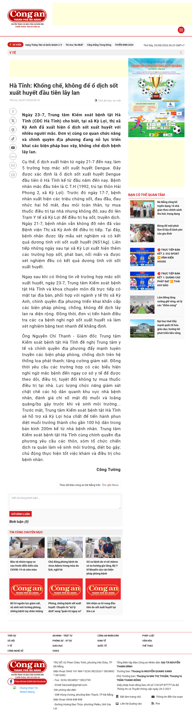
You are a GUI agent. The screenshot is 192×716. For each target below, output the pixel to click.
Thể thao (147, 646)
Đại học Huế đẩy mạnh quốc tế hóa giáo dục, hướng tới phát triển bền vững (169, 327)
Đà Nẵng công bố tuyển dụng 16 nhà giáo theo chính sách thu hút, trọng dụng (169, 207)
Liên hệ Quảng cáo (131, 703)
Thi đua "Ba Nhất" (64, 45)
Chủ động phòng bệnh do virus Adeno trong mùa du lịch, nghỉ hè (63, 565)
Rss (158, 703)
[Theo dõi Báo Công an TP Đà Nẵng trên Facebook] (27, 681)
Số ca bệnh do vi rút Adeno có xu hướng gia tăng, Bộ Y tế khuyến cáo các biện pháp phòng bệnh (102, 567)
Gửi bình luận (20, 514)
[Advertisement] (77, 68)
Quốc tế (102, 646)
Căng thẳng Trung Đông (88, 45)
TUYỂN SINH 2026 (113, 45)
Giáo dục (57, 646)
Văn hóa (147, 641)
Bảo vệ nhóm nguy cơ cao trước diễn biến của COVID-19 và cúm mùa (24, 565)
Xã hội (11, 641)
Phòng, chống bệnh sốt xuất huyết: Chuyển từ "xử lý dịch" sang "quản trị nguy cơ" (64, 607)
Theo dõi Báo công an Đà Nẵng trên (80, 485)
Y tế (12, 53)
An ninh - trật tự (62, 636)
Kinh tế (102, 641)
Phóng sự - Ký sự (62, 641)
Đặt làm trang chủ (130, 696)
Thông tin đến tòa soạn (169, 696)
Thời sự (12, 636)
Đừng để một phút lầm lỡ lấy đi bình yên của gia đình (169, 229)
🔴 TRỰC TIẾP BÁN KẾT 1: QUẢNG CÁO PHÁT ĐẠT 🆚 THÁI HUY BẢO (168, 279)
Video (55, 651)
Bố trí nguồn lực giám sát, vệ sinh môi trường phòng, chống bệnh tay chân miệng (26, 607)
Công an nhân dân (108, 636)
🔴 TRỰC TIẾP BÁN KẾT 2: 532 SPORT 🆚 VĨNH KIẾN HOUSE (168, 255)
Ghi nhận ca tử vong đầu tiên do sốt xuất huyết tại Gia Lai (101, 607)
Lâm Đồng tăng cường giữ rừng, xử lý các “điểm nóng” (169, 301)
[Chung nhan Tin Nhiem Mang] (27, 690)
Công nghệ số (15, 651)
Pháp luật (148, 636)
